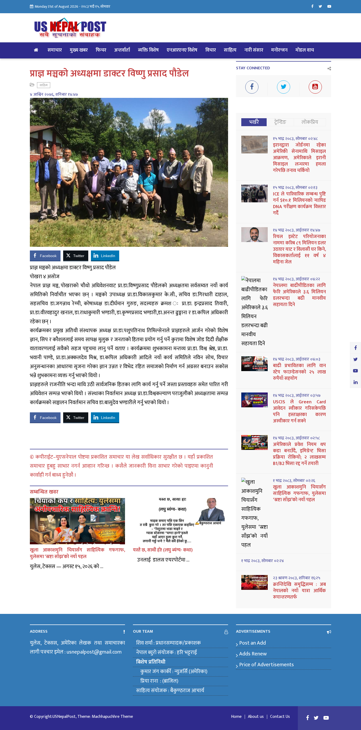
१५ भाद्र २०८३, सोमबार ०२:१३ (295, 188)
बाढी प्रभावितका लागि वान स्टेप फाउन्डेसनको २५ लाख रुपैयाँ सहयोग (299, 372)
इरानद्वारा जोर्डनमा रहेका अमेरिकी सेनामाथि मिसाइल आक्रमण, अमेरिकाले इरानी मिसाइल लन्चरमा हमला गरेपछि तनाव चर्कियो (299, 158)
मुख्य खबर (79, 50)
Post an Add (252, 642)
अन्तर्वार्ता (122, 50)
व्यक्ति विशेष (148, 50)
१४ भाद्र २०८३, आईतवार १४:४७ (296, 230)
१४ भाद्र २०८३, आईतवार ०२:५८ (296, 438)
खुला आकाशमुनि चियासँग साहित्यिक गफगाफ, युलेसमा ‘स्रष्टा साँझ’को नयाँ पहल (77, 553)
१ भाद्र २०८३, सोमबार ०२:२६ (294, 481)
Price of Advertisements (266, 664)
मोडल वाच (304, 50)
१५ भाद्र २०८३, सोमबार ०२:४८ (295, 139)
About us (256, 717)
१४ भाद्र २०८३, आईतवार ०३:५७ (297, 396)
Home (236, 717)
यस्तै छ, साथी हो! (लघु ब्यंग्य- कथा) (163, 550)
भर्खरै (254, 122)
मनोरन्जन (279, 50)
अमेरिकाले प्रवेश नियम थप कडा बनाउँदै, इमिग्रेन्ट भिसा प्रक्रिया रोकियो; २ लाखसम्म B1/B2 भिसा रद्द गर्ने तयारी (299, 454)
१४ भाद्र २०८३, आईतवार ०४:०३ (296, 359)
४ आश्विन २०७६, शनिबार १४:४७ (54, 95)
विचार (210, 50)
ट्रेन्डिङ (280, 122)
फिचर (101, 50)
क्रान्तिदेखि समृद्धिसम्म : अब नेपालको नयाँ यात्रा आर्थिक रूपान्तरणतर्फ (299, 591)
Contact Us (280, 717)
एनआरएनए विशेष (182, 50)
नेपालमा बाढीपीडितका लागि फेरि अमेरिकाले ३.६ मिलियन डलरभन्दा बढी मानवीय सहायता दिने (299, 295)
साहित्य (230, 50)
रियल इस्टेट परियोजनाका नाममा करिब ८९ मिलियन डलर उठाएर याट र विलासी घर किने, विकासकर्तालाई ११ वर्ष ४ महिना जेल (299, 249)
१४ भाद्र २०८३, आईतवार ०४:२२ (296, 279)
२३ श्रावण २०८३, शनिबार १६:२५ (296, 578)
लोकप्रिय (310, 122)
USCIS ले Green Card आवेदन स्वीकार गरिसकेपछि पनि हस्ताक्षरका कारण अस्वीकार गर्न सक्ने (299, 411)
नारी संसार (253, 50)
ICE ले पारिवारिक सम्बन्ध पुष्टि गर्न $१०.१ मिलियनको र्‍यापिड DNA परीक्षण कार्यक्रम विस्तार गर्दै (299, 203)
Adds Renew (253, 653)
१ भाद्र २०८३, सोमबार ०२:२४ (262, 561)
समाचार (55, 50)
